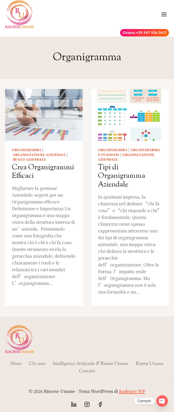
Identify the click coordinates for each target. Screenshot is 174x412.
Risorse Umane (150, 363)
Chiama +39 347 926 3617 (144, 33)
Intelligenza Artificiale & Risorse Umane (90, 363)
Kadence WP (132, 391)
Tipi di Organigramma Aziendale (121, 176)
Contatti (87, 371)
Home (15, 363)
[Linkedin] (73, 404)
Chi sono (37, 363)
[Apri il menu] (164, 14)
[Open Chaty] (162, 401)
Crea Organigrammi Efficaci (43, 171)
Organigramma (26, 150)
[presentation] (44, 115)
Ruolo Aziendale (29, 159)
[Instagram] (87, 404)
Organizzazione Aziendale (39, 155)
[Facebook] (100, 404)
